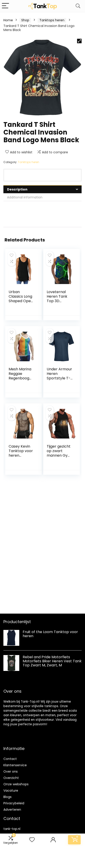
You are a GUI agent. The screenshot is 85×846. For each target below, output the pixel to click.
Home (8, 20)
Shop (25, 20)
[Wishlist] (32, 840)
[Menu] (5, 6)
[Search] (78, 6)
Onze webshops (16, 784)
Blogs (7, 797)
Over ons (10, 771)
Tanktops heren (51, 20)
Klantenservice (15, 765)
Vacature (10, 790)
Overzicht (11, 778)
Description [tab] (17, 189)
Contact (10, 759)
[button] (79, 41)
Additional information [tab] (24, 197)
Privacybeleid (13, 803)
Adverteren (12, 809)
